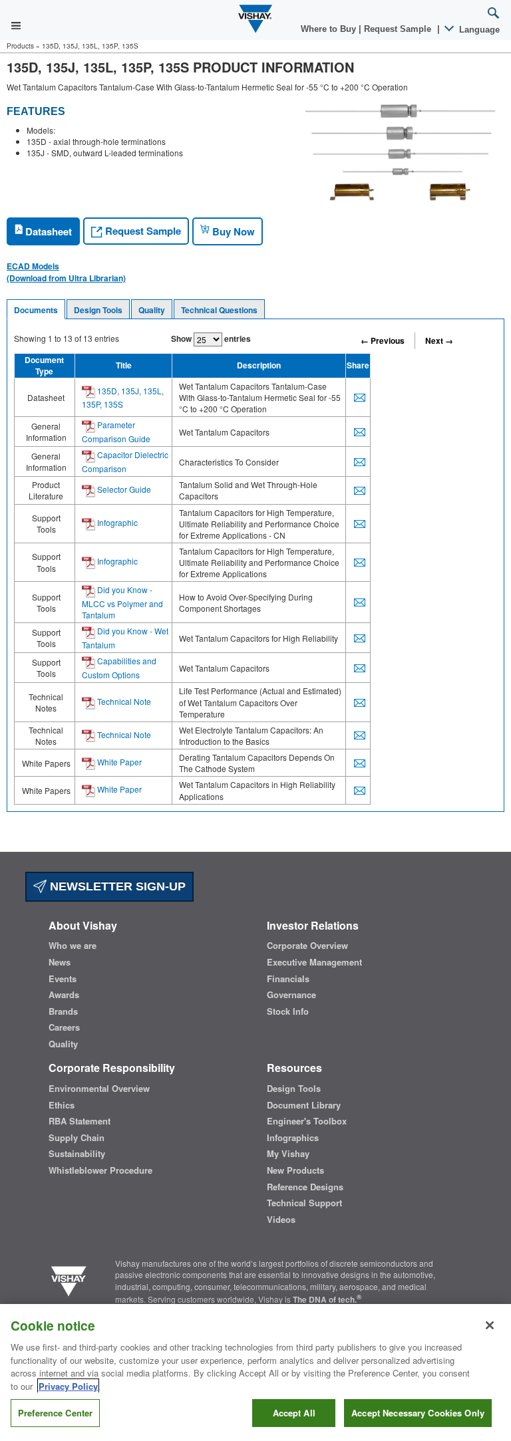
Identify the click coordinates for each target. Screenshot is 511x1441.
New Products (295, 1170)
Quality (151, 310)
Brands (63, 1011)
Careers (64, 1027)
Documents (36, 310)
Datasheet (47, 231)
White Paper (118, 761)
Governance (291, 995)
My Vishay (288, 1154)
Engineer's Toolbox (307, 1121)
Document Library (304, 1105)
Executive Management (314, 962)
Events (63, 979)
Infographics (293, 1138)
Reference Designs (305, 1187)
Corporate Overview (307, 946)
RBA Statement (79, 1121)
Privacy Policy (68, 1386)
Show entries (211, 338)
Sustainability (77, 1154)
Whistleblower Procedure (100, 1170)
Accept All (294, 1412)
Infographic (116, 522)
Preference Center (55, 1412)
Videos (281, 1220)
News (60, 962)
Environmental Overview (99, 1089)
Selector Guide (123, 489)
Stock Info (288, 1011)
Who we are (72, 946)
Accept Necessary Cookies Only (417, 1412)
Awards (64, 995)
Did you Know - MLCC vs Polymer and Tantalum (122, 602)
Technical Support (304, 1203)
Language (478, 30)
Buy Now (232, 231)
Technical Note (123, 701)
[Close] (489, 1325)
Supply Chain (76, 1138)
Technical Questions (219, 310)
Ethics (62, 1105)
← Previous (383, 340)
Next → (439, 340)
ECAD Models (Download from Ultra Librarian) (66, 272)
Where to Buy (330, 29)
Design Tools (98, 310)
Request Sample (141, 230)
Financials (288, 979)
